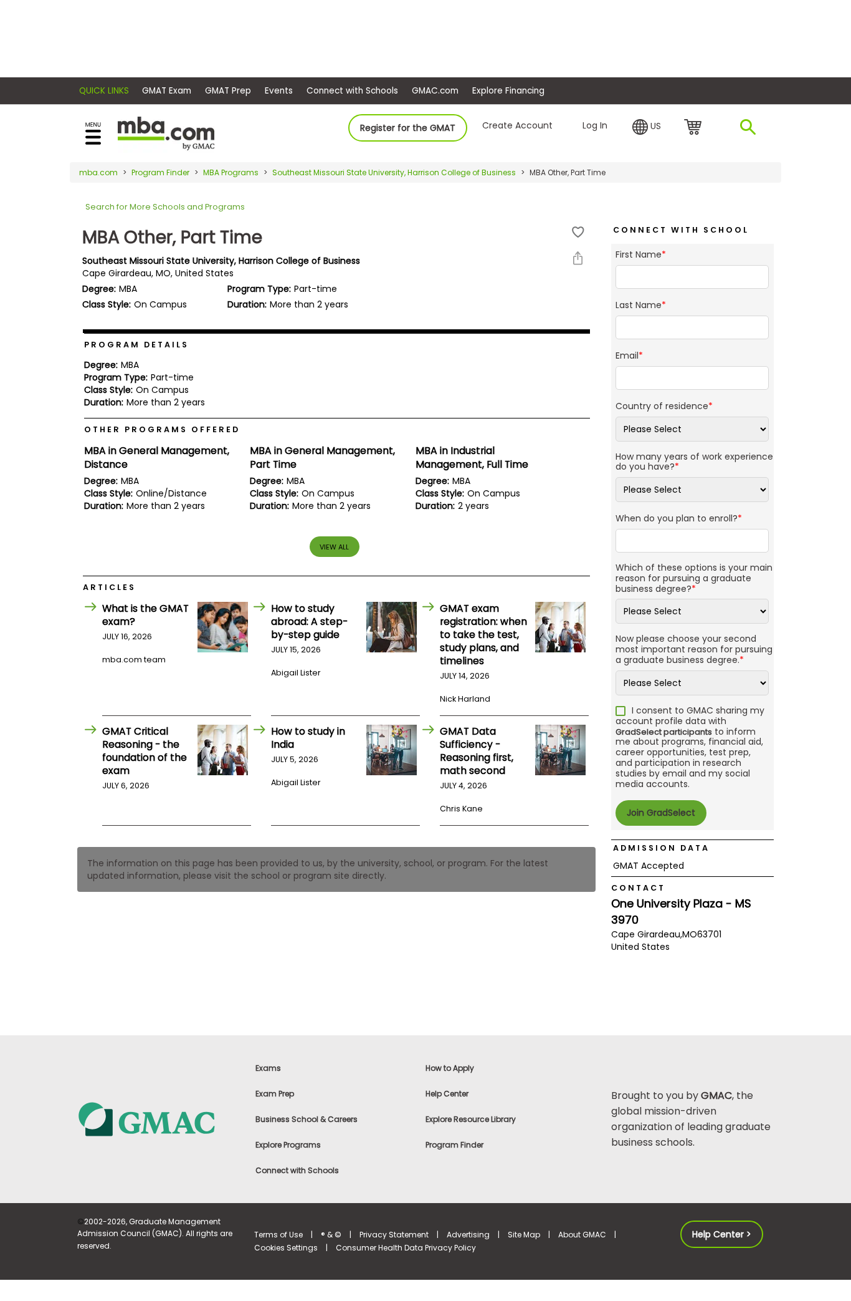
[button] (646, 127)
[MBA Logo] (166, 132)
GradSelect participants (664, 732)
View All (334, 547)
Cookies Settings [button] (286, 1247)
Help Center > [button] (721, 1234)
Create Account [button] (517, 125)
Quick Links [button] (104, 91)
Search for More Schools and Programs (165, 206)
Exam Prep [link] (274, 1093)
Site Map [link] (524, 1234)
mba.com (98, 172)
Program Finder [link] (454, 1144)
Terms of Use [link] (278, 1234)
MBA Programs (231, 172)
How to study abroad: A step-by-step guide (309, 621)
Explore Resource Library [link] (471, 1119)
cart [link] (695, 128)
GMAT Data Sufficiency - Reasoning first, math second (476, 751)
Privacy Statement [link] (394, 1234)
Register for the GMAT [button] (407, 128)
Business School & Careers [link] (306, 1119)
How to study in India (308, 738)
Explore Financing (508, 91)
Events (279, 91)
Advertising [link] (468, 1234)
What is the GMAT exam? (145, 615)
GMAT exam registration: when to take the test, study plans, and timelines (483, 634)
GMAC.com (435, 91)
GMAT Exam (166, 91)
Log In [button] (594, 125)
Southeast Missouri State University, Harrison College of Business (394, 172)
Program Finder (160, 172)
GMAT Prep (228, 91)
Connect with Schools (352, 91)
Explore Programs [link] (288, 1144)
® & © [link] (331, 1234)
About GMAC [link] (582, 1234)
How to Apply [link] (450, 1068)
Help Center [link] (447, 1093)
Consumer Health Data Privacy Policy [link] (406, 1247)
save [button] (578, 232)
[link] (158, 1118)
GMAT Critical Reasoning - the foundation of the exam (144, 751)
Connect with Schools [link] (297, 1170)
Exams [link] (268, 1068)
